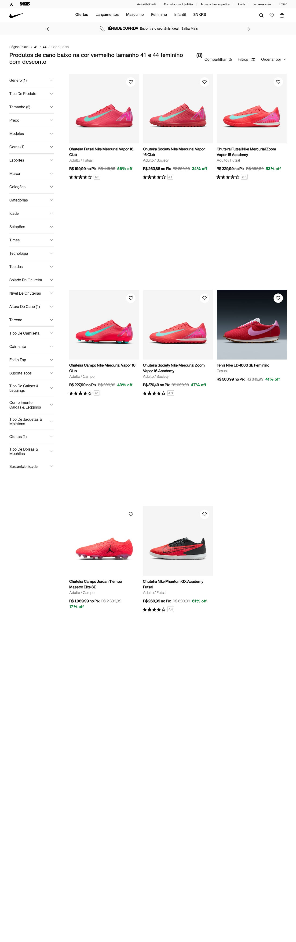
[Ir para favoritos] (271, 15)
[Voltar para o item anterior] (47, 29)
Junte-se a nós (262, 4)
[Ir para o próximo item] (248, 29)
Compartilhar (216, 59)
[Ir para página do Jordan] (11, 4)
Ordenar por (271, 59)
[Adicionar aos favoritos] (130, 82)
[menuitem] (82, 15)
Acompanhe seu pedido (215, 4)
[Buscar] (261, 15)
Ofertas (81, 15)
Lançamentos (107, 15)
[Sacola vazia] (282, 15)
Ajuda (241, 4)
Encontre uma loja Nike (178, 4)
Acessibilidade (146, 4)
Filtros (243, 59)
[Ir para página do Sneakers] (24, 4)
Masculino (135, 15)
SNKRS (199, 15)
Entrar (283, 4)
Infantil (180, 15)
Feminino (159, 15)
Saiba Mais (150, 28)
